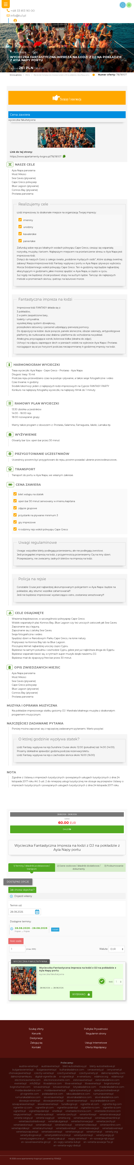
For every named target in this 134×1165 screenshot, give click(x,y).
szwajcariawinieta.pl (23, 1104)
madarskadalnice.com (111, 1086)
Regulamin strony (96, 1033)
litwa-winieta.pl (73, 1083)
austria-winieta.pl (28, 1066)
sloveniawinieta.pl (54, 1097)
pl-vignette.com (30, 1093)
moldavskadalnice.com (28, 1090)
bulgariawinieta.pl (46, 1069)
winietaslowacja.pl (89, 1128)
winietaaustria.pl (83, 1117)
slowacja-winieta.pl (29, 1100)
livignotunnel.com (20, 1086)
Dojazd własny (23, 896)
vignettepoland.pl (39, 1111)
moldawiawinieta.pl (55, 1090)
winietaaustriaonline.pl (107, 1117)
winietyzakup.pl (56, 1138)
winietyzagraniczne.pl (32, 1138)
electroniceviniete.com (57, 1080)
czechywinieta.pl (66, 1073)
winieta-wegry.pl (23, 1117)
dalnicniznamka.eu (21, 1076)
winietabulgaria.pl (58, 1121)
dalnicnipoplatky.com (113, 1073)
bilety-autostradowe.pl (102, 1066)
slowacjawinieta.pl (53, 1100)
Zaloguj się (36, 1042)
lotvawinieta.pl (42, 1086)
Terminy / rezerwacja (70, 99)
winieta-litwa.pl (88, 1114)
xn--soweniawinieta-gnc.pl (35, 1142)
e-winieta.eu (84, 1076)
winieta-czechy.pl (66, 1114)
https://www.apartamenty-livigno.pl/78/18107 (35, 156)
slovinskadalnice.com (107, 1097)
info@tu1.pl (18, 15)
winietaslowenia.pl (112, 1128)
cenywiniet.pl (114, 1069)
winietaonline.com (110, 1124)
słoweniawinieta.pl (48, 1104)
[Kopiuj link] (64, 156)
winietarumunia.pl (43, 1128)
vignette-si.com (112, 1107)
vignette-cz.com (22, 1107)
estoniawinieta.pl (82, 1080)
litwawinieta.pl (93, 1083)
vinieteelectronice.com (107, 1111)
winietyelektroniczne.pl (57, 1135)
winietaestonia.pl (23, 1124)
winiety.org (111, 1131)
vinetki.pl (57, 1111)
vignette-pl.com (44, 1107)
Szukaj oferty (36, 1028)
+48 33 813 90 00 (22, 10)
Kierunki (36, 1033)
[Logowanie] (15, 20)
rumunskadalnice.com (28, 1097)
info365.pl (35, 1083)
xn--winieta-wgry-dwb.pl (67, 1145)
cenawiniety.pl (95, 1069)
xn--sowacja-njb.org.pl (102, 1138)
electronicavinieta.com (28, 1080)
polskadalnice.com (52, 1093)
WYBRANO (79, 994)
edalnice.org (101, 1076)
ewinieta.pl (20, 1083)
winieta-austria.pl (43, 1114)
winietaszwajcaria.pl (27, 1131)
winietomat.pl (94, 1131)
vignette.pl (19, 1111)
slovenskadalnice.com (79, 1097)
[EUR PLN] (117, 949)
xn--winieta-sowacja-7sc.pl (98, 1142)
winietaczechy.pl (105, 1121)
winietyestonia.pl (83, 1135)
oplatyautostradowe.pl (106, 1090)
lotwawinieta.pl (61, 1086)
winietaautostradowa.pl (32, 1121)
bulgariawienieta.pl (23, 1069)
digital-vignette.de (45, 1076)
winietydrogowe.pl (30, 1135)
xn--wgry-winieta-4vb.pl (67, 1142)
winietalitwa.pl (44, 1124)
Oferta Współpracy (96, 1047)
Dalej (66, 829)
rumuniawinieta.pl (103, 1093)
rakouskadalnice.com (78, 1093)
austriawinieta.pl (50, 1066)
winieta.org (64, 1117)
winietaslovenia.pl (66, 1128)
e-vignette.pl (66, 1076)
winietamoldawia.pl (86, 1124)
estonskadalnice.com (107, 1080)
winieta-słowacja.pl (110, 1114)
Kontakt (36, 1047)
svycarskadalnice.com (102, 1100)
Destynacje (36, 1038)
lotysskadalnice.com (84, 1086)
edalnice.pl (117, 1076)
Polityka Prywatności (96, 1028)
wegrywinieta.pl (22, 1114)
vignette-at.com (89, 1104)
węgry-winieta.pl (77, 1138)
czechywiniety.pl (88, 1073)
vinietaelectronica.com (78, 1111)
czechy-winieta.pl (44, 1073)
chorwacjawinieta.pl (20, 1073)
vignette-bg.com (112, 1104)
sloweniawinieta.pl (77, 1100)
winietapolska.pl (20, 1128)
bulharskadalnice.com (72, 1069)
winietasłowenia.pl (52, 1131)
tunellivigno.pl (69, 1104)
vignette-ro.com (90, 1107)
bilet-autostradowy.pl (74, 1066)
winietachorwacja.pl (82, 1121)
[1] (118, 981)
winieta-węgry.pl (45, 1117)
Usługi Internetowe (96, 1042)
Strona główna (16, 75)
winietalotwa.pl (63, 1124)
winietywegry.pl (105, 1135)
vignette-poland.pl (67, 1107)
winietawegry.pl (74, 1131)
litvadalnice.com (52, 1083)
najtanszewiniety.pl (80, 1090)
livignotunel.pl (112, 1083)
